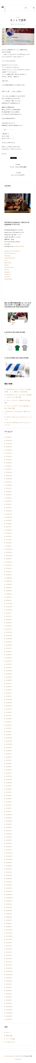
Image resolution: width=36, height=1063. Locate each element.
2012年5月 (9, 760)
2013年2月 (8, 731)
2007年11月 (9, 933)
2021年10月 (9, 517)
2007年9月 (9, 939)
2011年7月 (8, 792)
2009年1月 (9, 888)
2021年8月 (9, 523)
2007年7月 (9, 946)
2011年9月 (8, 786)
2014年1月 (8, 696)
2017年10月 (9, 610)
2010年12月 (9, 814)
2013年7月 (8, 715)
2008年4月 (9, 917)
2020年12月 (9, 549)
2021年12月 (9, 511)
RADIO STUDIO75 (9, 258)
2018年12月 (9, 578)
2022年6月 (9, 491)
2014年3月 (9, 690)
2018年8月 (9, 584)
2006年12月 (9, 968)
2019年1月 (8, 575)
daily (18, 17)
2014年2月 (9, 693)
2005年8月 (9, 1019)
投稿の (9, 1035)
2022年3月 (9, 501)
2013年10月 (9, 706)
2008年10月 (9, 898)
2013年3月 (8, 728)
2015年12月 (9, 632)
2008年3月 (9, 920)
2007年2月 (9, 962)
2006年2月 (9, 1000)
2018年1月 (8, 600)
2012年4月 (9, 763)
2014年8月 (9, 680)
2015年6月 (9, 651)
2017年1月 (8, 613)
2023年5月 (9, 459)
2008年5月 (9, 914)
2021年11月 (9, 514)
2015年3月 (9, 661)
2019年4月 (9, 565)
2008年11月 (9, 894)
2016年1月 (8, 629)
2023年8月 (9, 450)
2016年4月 (9, 623)
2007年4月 (9, 955)
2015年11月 (9, 635)
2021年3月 (8, 539)
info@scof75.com (19, 246)
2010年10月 (9, 821)
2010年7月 (9, 830)
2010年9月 (9, 824)
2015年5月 (9, 654)
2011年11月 (9, 779)
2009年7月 (9, 869)
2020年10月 (9, 555)
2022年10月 (9, 479)
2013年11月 (9, 702)
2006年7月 (9, 984)
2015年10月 (9, 639)
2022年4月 (9, 498)
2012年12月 (9, 738)
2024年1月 (9, 437)
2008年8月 (9, 904)
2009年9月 (9, 862)
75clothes (19, 234)
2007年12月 (9, 930)
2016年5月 (9, 619)
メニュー (4, 8)
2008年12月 (9, 891)
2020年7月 (9, 559)
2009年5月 (9, 875)
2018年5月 (9, 591)
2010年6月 (9, 834)
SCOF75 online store (10, 253)
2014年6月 (9, 686)
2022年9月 (9, 482)
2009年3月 (9, 882)
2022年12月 (9, 472)
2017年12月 (9, 603)
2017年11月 (9, 607)
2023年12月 (9, 440)
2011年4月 (8, 802)
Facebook (7, 274)
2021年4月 (9, 536)
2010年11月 (9, 818)
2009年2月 (9, 885)
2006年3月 (9, 997)
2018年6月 (9, 587)
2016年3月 (9, 626)
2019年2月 (9, 571)
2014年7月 (9, 683)
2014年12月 (9, 670)
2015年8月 (9, 645)
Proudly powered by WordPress (12, 1056)
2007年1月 (9, 965)
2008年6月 (9, 910)
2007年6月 (9, 949)
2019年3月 (9, 568)
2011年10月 (9, 782)
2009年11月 (9, 856)
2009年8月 (9, 866)
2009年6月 (9, 872)
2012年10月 (9, 744)
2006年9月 (9, 978)
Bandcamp (7, 255)
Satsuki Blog (8, 279)
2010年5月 (9, 837)
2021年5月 (9, 533)
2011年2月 (8, 808)
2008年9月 (9, 901)
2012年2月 (8, 770)
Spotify (6, 265)
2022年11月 (9, 475)
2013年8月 (9, 712)
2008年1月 (9, 926)
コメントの (10, 1039)
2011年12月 (9, 776)
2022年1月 (8, 507)
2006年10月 (9, 974)
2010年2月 (9, 846)
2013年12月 (9, 699)
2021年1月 (8, 546)
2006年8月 (9, 981)
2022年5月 (9, 495)
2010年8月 (9, 827)
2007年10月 (9, 936)
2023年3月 (9, 463)
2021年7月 (8, 527)
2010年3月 (9, 843)
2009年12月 (9, 853)
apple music (7, 262)
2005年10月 (9, 1013)
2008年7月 (9, 907)
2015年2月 (9, 664)
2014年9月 (9, 677)
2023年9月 (9, 447)
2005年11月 (9, 1010)
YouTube (7, 276)
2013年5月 (9, 722)
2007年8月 (9, 942)
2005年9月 (9, 1016)
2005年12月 (9, 1006)
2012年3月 (8, 766)
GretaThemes (18, 1059)
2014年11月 (9, 674)
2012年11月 (9, 741)
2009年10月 (9, 859)
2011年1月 (8, 811)
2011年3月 (8, 805)
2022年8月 (9, 485)
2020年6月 (9, 562)
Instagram (7, 272)
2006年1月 (9, 1003)
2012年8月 (9, 750)
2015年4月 (9, 658)
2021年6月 (9, 530)
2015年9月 (9, 642)
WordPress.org (10, 1042)
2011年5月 (8, 798)
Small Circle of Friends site (12, 251)
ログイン (8, 1032)
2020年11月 (9, 552)
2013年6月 (9, 719)
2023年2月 (9, 466)
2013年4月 (9, 725)
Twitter (17, 49)
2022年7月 (9, 488)
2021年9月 (9, 520)
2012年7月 (8, 754)
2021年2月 (8, 543)
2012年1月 (8, 773)
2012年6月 (9, 757)
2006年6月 (9, 987)
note (5, 260)
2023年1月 (8, 469)
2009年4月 (9, 878)
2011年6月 (8, 795)
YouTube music (8, 267)
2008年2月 (9, 923)
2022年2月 (9, 504)
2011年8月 (8, 789)
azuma (15, 24)
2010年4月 (9, 840)
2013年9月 (9, 709)
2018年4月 (9, 594)
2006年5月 (9, 990)
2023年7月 (9, 453)
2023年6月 (9, 456)
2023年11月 (9, 443)
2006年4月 (9, 994)
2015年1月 (8, 667)
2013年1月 (8, 735)
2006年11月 (9, 971)
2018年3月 (9, 597)
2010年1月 (9, 850)
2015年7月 (9, 648)
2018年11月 (9, 581)
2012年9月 (9, 747)
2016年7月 (9, 616)
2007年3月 (9, 958)
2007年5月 (9, 952)
